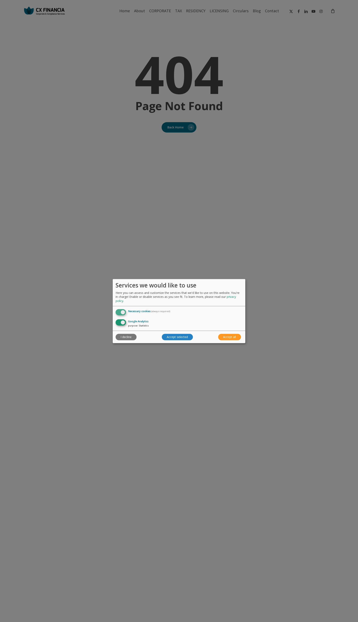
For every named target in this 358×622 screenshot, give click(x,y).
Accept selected (177, 337)
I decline (126, 337)
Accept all (229, 337)
